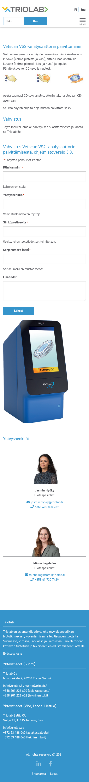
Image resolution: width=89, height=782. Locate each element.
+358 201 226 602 (15, 695)
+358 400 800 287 (47, 507)
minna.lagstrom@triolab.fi (47, 575)
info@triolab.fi (12, 686)
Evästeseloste (12, 653)
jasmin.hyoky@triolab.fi (47, 502)
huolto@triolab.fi (36, 686)
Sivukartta (39, 773)
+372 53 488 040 (14, 732)
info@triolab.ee (13, 727)
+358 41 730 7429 (47, 579)
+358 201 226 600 (15, 690)
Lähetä (18, 311)
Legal (54, 773)
